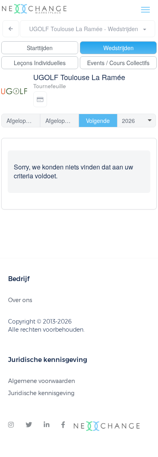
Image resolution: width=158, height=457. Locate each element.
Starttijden (40, 48)
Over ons (20, 300)
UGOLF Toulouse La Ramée (79, 77)
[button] (40, 99)
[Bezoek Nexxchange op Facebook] (63, 425)
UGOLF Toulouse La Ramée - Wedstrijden (86, 29)
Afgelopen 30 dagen (62, 120)
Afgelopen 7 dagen (23, 120)
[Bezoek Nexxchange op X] (29, 425)
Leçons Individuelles (40, 63)
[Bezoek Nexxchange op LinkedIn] (46, 425)
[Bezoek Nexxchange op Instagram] (11, 425)
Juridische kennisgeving (41, 393)
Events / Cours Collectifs (118, 63)
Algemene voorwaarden (41, 381)
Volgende (98, 120)
